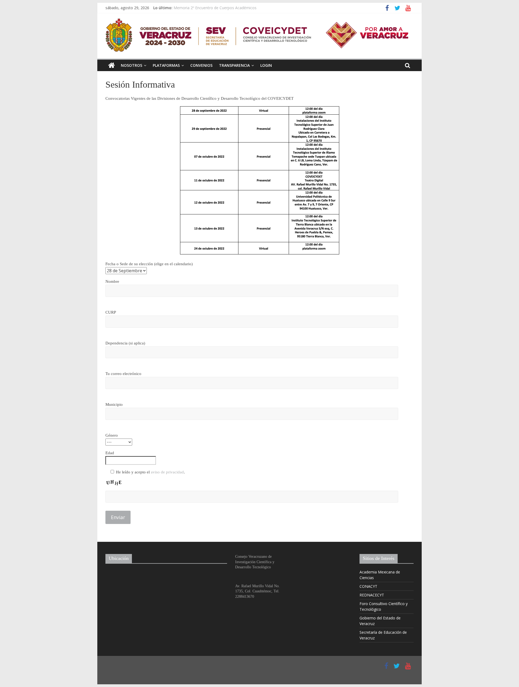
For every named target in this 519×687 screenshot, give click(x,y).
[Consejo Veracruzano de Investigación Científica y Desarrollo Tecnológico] (111, 65)
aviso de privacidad (167, 472)
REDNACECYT (372, 595)
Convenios (201, 65)
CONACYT (368, 586)
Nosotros (131, 65)
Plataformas (166, 65)
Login (266, 65)
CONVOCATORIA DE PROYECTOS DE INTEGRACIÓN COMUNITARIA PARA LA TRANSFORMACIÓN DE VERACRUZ (273, 4)
